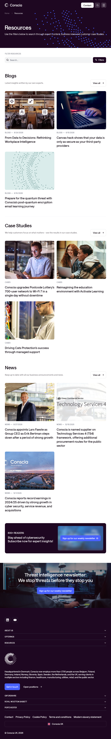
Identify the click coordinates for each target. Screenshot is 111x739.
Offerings (9, 637)
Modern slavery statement (87, 717)
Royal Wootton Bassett (16, 702)
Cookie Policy (40, 717)
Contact (9, 717)
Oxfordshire (10, 696)
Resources (10, 643)
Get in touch (12, 686)
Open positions (30, 686)
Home (7, 13)
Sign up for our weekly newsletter (55, 590)
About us (9, 630)
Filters (101, 60)
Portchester (11, 707)
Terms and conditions (60, 717)
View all (96, 83)
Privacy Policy (23, 717)
